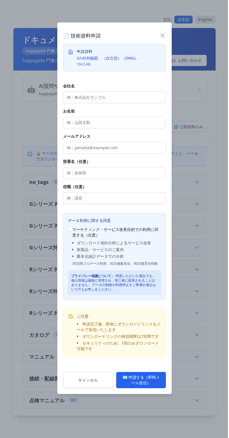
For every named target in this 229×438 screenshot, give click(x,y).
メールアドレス (76, 136)
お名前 (69, 111)
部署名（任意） (76, 161)
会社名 (69, 85)
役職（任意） (75, 186)
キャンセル (88, 380)
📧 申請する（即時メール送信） (141, 379)
